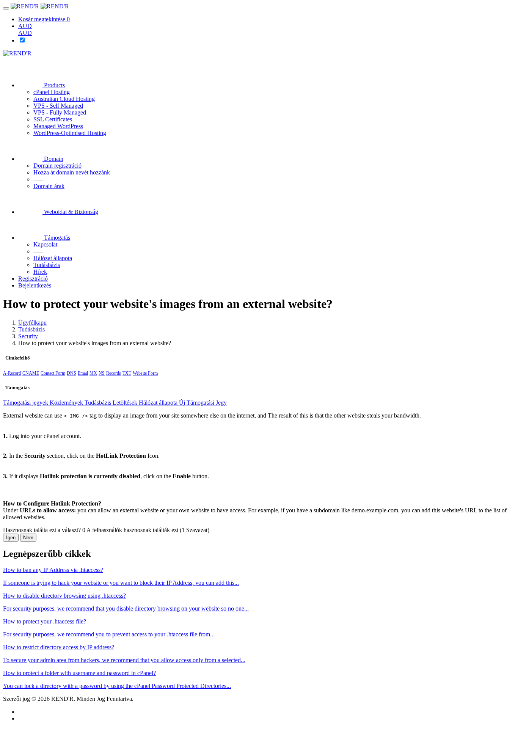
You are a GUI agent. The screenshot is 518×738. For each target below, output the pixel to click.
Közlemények (67, 402)
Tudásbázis (31, 329)
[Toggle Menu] (6, 8)
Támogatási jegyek (26, 402)
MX (93, 373)
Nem (28, 537)
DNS (71, 373)
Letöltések (126, 402)
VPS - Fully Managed (59, 112)
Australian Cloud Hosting (64, 99)
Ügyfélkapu (32, 322)
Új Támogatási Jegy (203, 402)
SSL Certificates (52, 119)
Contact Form (53, 373)
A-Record (12, 373)
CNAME (30, 373)
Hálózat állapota (159, 402)
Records (113, 373)
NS (102, 373)
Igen (11, 537)
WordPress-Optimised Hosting (69, 133)
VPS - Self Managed (58, 105)
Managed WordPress (58, 126)
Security (28, 336)
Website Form (145, 373)
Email (83, 373)
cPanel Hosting (51, 92)
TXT (126, 373)
